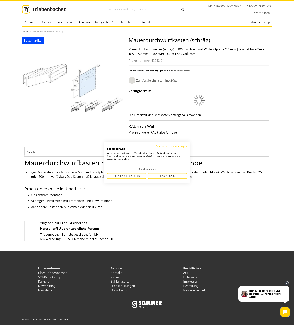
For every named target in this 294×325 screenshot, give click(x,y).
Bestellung (190, 286)
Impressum (191, 281)
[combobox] (147, 9)
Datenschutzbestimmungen (171, 146)
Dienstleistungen (123, 286)
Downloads (119, 290)
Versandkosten (182, 70)
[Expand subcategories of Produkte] (37, 22)
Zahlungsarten (121, 281)
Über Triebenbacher (52, 273)
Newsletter (46, 290)
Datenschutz (192, 277)
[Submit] (182, 9)
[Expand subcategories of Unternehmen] (136, 22)
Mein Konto (216, 6)
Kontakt (116, 273)
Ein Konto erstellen (257, 6)
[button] (154, 80)
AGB (186, 273)
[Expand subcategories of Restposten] (73, 22)
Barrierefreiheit (194, 290)
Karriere (44, 281)
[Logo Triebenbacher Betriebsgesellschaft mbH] (44, 9)
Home (25, 31)
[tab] (30, 152)
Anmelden (234, 6)
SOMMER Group (49, 277)
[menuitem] (31, 22)
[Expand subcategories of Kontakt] (152, 22)
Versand (116, 277)
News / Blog (46, 286)
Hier (131, 132)
